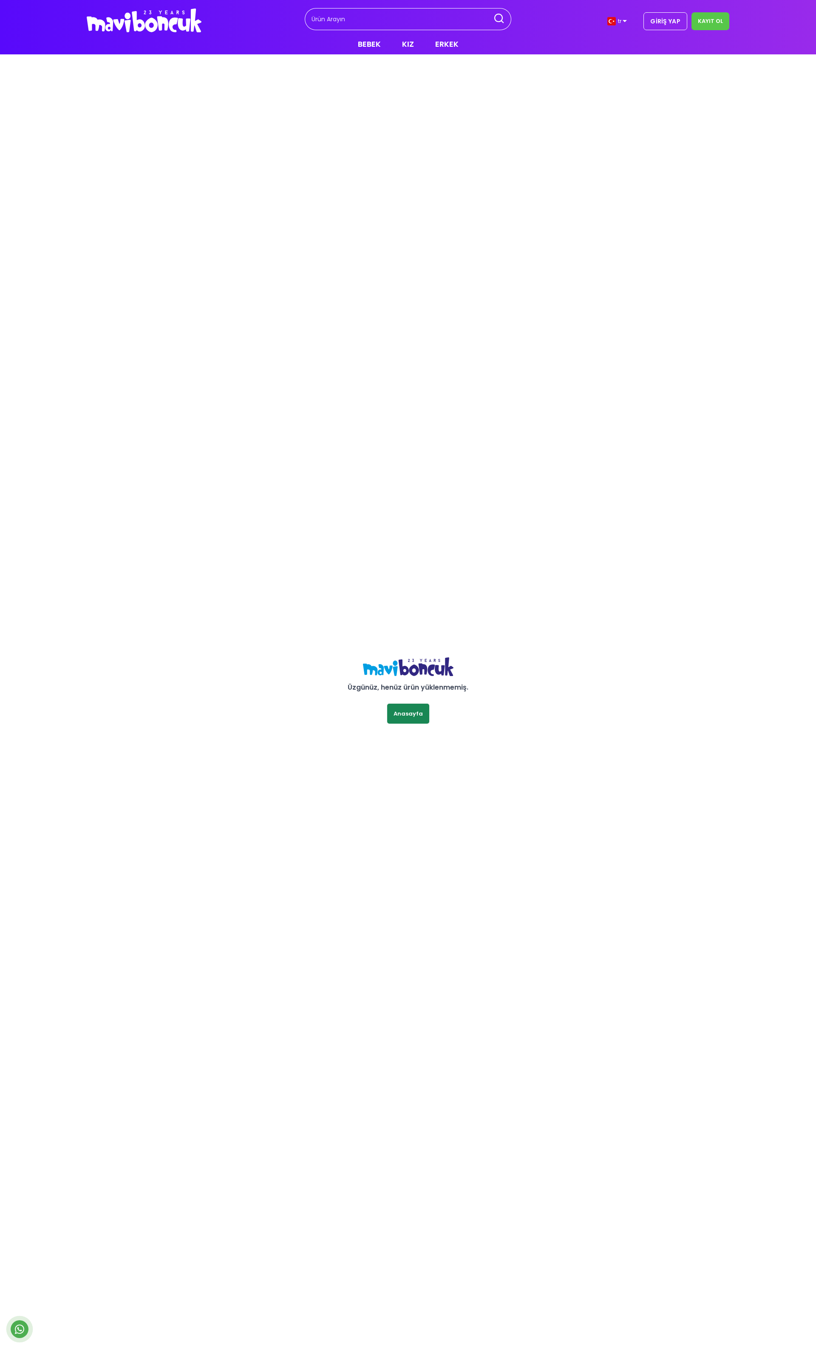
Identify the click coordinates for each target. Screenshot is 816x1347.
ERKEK (447, 44)
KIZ (408, 44)
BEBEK (369, 44)
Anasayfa (408, 714)
